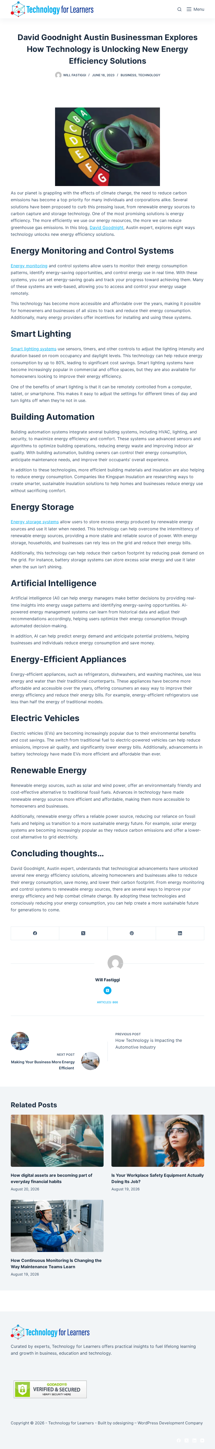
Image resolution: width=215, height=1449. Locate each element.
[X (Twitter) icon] (107, 990)
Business (128, 75)
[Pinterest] (132, 933)
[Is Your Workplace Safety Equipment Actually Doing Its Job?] (157, 1141)
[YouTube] (202, 1440)
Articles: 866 (107, 1002)
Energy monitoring (29, 265)
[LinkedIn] (180, 933)
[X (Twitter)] (83, 933)
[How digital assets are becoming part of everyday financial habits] (57, 1141)
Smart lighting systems (33, 348)
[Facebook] (35, 933)
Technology (149, 75)
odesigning (123, 1422)
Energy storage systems (35, 521)
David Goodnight (106, 227)
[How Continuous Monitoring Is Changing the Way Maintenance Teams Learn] (57, 1226)
